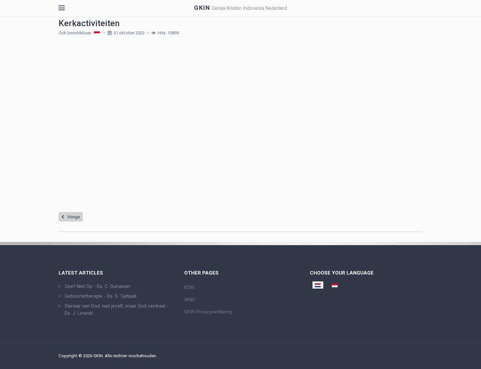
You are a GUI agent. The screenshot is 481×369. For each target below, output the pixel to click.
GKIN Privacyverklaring (208, 312)
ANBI (189, 300)
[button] (62, 8)
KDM (189, 287)
